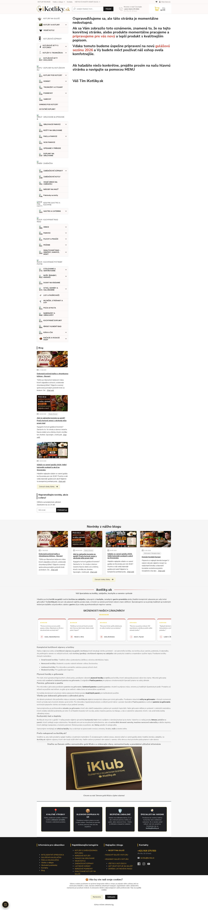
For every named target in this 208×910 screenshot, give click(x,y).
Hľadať (108, 9)
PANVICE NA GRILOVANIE (84, 858)
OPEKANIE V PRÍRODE (52, 148)
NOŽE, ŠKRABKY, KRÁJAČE (50, 276)
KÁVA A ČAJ (48, 332)
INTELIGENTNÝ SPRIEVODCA (52, 855)
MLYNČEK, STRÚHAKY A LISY (53, 301)
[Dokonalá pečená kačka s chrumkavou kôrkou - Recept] (52, 359)
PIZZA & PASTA (49, 308)
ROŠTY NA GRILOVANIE (52, 130)
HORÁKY (46, 81)
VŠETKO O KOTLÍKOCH (117, 863)
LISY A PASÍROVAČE (51, 295)
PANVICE (46, 233)
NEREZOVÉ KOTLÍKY (82, 856)
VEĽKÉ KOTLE (48, 30)
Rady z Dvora (53, 414)
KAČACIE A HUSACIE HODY (51, 339)
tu (113, 905)
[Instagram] (144, 864)
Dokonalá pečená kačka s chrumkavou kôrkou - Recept (52, 374)
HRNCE (46, 227)
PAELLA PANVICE (50, 136)
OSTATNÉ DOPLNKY (47, 109)
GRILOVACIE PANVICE (52, 124)
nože (114, 729)
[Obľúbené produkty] (156, 2)
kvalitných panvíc (93, 693)
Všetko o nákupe (58, 2)
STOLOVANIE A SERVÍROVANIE (49, 270)
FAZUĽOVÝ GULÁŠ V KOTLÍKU (116, 855)
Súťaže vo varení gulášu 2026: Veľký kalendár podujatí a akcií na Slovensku (52, 467)
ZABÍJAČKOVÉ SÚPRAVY (53, 171)
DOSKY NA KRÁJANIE (51, 283)
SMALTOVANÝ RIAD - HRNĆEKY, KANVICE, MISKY (51, 252)
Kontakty (69, 2)
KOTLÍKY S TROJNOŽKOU (53, 53)
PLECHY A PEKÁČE (50, 239)
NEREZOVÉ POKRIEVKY (84, 869)
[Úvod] (53, 8)
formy (97, 725)
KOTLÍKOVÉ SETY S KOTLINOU (50, 46)
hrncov (154, 720)
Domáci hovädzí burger (151, 557)
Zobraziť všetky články (46, 487)
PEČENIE (46, 245)
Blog (43, 870)
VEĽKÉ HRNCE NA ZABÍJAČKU (50, 183)
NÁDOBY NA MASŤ (50, 189)
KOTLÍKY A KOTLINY (51, 25)
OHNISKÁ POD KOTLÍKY (48, 104)
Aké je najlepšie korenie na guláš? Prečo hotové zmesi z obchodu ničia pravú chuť (51, 420)
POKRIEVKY (48, 93)
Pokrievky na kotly (50, 195)
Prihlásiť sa (62, 510)
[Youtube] (149, 864)
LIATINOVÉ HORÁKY (83, 866)
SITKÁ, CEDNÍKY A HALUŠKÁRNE (50, 289)
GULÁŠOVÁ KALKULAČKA (51, 857)
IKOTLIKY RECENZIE (44, 2)
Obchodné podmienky (49, 865)
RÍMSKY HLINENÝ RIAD (52, 326)
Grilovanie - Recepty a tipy (152, 553)
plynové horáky (97, 678)
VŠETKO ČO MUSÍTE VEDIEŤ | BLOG (86, 2)
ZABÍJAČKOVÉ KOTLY (51, 177)
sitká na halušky (63, 729)
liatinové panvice (89, 687)
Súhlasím (111, 897)
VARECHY (47, 99)
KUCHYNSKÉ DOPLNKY (52, 320)
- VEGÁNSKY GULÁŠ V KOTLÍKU (116, 859)
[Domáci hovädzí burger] (155, 539)
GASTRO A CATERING (52, 211)
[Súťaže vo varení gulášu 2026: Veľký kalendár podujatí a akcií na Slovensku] (52, 450)
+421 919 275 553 (131, 9)
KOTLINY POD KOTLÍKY (52, 75)
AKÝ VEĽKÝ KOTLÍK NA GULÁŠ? (120, 866)
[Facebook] (140, 864)
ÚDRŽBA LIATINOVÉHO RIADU (120, 869)
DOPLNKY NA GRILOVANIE (48, 155)
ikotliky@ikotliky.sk (147, 858)
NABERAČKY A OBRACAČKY (49, 314)
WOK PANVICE (49, 142)
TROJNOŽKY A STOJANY (53, 87)
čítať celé (50, 390)
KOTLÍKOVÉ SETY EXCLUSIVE (50, 59)
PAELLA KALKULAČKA (50, 860)
